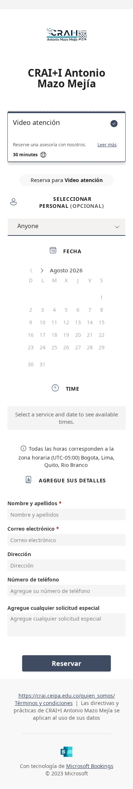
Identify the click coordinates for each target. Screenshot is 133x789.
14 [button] (90, 322)
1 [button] (101, 297)
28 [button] (90, 347)
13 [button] (78, 322)
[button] (31, 270)
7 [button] (89, 309)
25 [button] (54, 347)
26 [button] (66, 347)
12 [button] (66, 322)
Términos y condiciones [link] (44, 702)
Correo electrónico (31, 528)
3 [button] (42, 309)
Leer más (107, 144)
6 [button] (77, 309)
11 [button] (54, 322)
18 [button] (54, 334)
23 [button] (31, 347)
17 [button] (42, 334)
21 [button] (90, 334)
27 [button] (78, 347)
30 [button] (31, 364)
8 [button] (101, 309)
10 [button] (42, 322)
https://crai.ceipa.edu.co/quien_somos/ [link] (66, 695)
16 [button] (31, 334)
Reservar (66, 663)
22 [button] (102, 334)
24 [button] (42, 347)
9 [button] (30, 322)
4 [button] (54, 309)
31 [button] (42, 364)
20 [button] (78, 334)
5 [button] (66, 309)
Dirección (19, 554)
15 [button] (102, 322)
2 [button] (30, 309)
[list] (66, 138)
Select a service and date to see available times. (66, 418)
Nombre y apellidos (32, 503)
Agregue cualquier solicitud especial (53, 607)
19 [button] (66, 334)
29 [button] (102, 347)
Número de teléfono (33, 579)
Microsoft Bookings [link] (89, 765)
